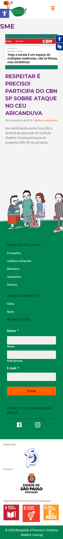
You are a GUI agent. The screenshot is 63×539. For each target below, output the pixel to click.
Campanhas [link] (14, 276)
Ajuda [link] (10, 311)
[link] (4, 13)
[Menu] (53, 8)
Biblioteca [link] (13, 269)
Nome (13, 331)
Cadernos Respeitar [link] (19, 261)
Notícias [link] (12, 284)
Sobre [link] (10, 303)
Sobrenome (15, 360)
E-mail (13, 368)
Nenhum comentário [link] (46, 120)
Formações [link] (14, 253)
